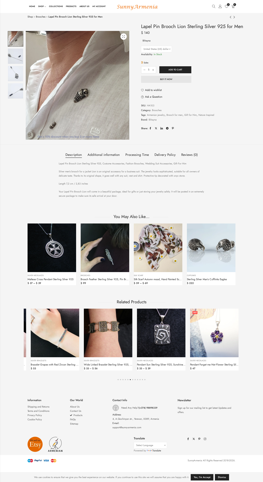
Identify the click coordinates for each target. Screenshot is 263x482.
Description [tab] (73, 154)
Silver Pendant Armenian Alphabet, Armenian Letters (217, 364)
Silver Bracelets (37, 360)
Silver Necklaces (36, 275)
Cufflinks (191, 275)
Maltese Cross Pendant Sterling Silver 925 (51, 279)
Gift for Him (190, 115)
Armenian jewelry (156, 115)
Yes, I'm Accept (202, 477)
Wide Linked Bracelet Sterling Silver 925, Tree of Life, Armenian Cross (68, 364)
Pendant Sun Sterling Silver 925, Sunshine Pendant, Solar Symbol (118, 364)
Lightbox (123, 36)
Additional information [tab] (104, 154)
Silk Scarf (138, 275)
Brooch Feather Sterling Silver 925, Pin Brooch (106, 279)
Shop (30, 16)
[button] (118, 379)
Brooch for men (174, 115)
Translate (156, 450)
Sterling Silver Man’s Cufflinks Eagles (207, 279)
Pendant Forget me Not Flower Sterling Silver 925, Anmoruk (169, 364)
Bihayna (147, 40)
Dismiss (222, 477)
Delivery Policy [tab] (165, 154)
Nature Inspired (206, 115)
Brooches (40, 16)
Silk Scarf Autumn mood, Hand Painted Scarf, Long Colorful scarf (169, 279)
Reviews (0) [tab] (189, 154)
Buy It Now (166, 79)
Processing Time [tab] (137, 154)
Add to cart (175, 69)
